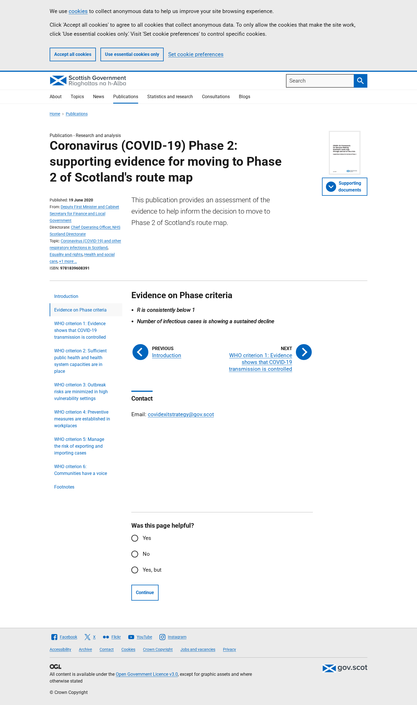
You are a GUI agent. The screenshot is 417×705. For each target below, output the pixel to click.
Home (55, 113)
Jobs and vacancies (197, 649)
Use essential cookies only (132, 54)
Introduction (66, 296)
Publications (125, 96)
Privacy (229, 649)
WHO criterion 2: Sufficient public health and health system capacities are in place (80, 361)
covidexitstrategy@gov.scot (181, 414)
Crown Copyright (158, 649)
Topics (77, 96)
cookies (78, 11)
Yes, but (152, 570)
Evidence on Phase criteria (80, 310)
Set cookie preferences (196, 54)
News (98, 96)
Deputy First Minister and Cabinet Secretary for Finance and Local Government (84, 214)
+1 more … (68, 261)
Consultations (216, 96)
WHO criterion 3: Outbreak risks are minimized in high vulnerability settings (81, 391)
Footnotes (64, 487)
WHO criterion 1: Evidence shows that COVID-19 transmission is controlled (80, 330)
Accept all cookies (72, 54)
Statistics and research (170, 96)
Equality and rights (66, 254)
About (56, 96)
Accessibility (60, 649)
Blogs (244, 96)
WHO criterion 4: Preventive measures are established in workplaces (82, 418)
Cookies (128, 649)
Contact (107, 649)
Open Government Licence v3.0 (147, 674)
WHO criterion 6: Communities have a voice (80, 470)
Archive (85, 649)
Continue (145, 592)
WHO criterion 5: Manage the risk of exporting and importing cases (79, 446)
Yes (147, 538)
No (146, 554)
